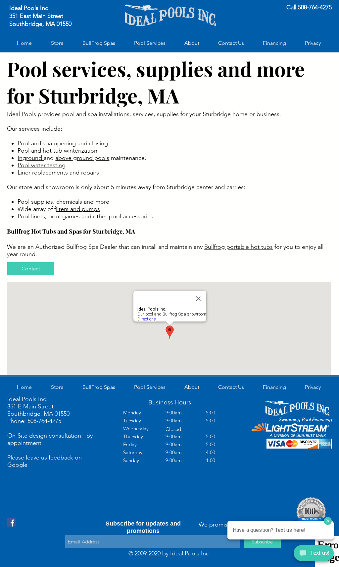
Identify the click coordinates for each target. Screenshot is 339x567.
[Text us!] (313, 554)
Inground (31, 158)
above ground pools (82, 158)
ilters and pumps (78, 209)
